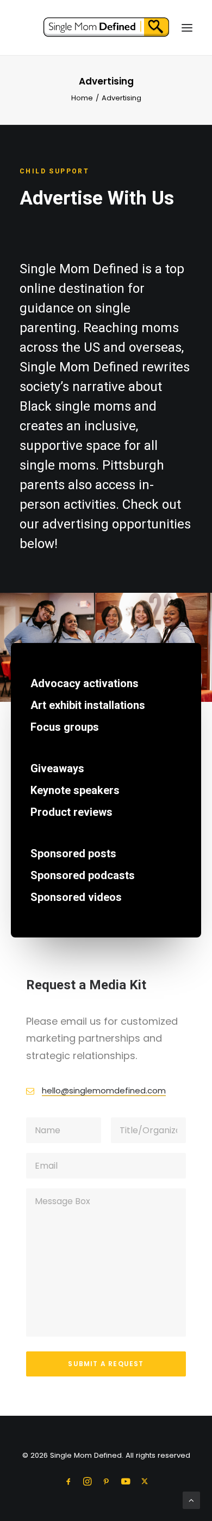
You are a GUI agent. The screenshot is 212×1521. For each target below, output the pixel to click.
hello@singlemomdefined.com (104, 1090)
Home (82, 98)
